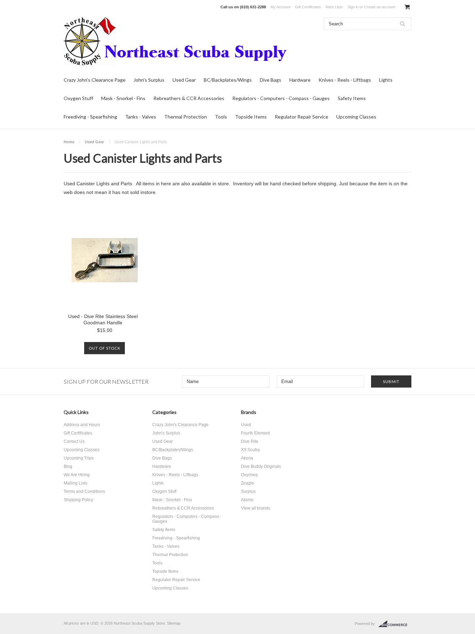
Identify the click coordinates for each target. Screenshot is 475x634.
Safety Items (352, 98)
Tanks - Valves (140, 117)
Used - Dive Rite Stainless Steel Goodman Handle (103, 319)
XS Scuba (250, 449)
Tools (221, 117)
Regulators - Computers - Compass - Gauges (281, 98)
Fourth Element (255, 433)
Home (69, 142)
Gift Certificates (308, 7)
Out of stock (104, 348)
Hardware (300, 80)
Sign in (353, 7)
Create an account (379, 7)
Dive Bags (270, 80)
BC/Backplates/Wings (228, 80)
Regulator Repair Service (301, 117)
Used (246, 424)
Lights (386, 80)
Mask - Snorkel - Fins (123, 98)
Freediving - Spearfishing (90, 117)
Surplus (248, 491)
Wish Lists (334, 7)
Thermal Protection (185, 117)
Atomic (247, 499)
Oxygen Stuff (78, 98)
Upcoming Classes (356, 117)
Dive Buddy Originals (261, 466)
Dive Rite (249, 441)
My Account (280, 7)
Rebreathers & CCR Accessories (188, 98)
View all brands (255, 508)
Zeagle (247, 483)
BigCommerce (394, 624)
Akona (247, 458)
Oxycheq (249, 474)
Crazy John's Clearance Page (95, 80)
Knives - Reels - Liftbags (345, 80)
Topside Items (251, 117)
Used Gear (184, 80)
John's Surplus (149, 80)
